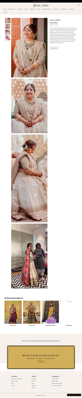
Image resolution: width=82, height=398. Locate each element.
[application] (15, 9)
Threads (33, 388)
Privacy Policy (55, 379)
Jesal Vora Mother (55, 20)
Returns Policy (55, 381)
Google (33, 383)
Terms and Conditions (56, 386)
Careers (13, 386)
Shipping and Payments (57, 383)
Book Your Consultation (16, 379)
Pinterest (34, 386)
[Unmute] (40, 287)
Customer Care (14, 381)
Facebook (34, 381)
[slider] (43, 287)
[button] (79, 5)
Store (12, 383)
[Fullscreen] (45, 287)
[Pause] (13, 287)
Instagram (34, 379)
